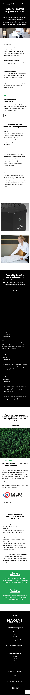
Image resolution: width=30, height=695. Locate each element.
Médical (15, 636)
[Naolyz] (8, 4)
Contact (15, 658)
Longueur (15, 290)
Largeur (15, 299)
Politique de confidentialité (15, 671)
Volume (15, 318)
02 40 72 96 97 (15, 663)
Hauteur (15, 308)
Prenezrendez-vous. (15, 574)
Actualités (15, 656)
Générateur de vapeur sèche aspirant (15, 645)
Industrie (15, 634)
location (8, 144)
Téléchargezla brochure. (15, 591)
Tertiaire (15, 631)
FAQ (15, 675)
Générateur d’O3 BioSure (15, 643)
